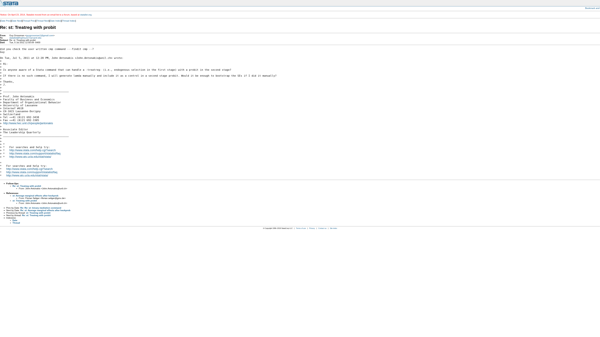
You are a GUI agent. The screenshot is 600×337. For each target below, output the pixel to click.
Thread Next (42, 21)
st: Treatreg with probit (24, 200)
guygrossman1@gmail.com (39, 35)
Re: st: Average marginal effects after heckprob (45, 210)
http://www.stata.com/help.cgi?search (32, 150)
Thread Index (68, 21)
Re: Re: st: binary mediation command (40, 208)
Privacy (312, 228)
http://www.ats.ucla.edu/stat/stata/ (30, 156)
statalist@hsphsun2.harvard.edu (25, 38)
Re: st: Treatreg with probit (26, 186)
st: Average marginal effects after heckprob (35, 195)
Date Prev (5, 21)
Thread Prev (29, 21)
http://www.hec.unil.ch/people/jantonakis (28, 123)
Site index (333, 228)
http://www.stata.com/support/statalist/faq (34, 153)
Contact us (322, 228)
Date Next (17, 21)
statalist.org (86, 14)
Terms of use (301, 228)
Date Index (55, 21)
